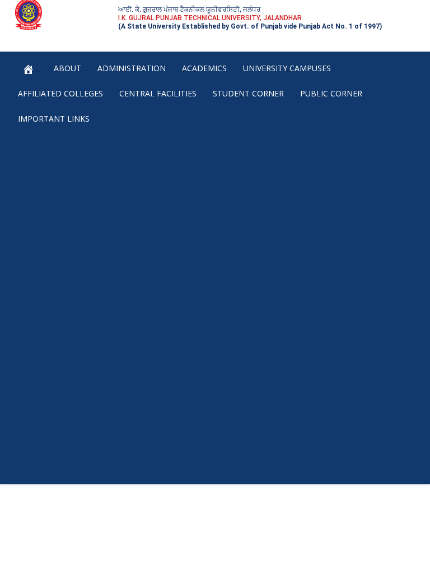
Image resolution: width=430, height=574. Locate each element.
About (67, 68)
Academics (204, 68)
